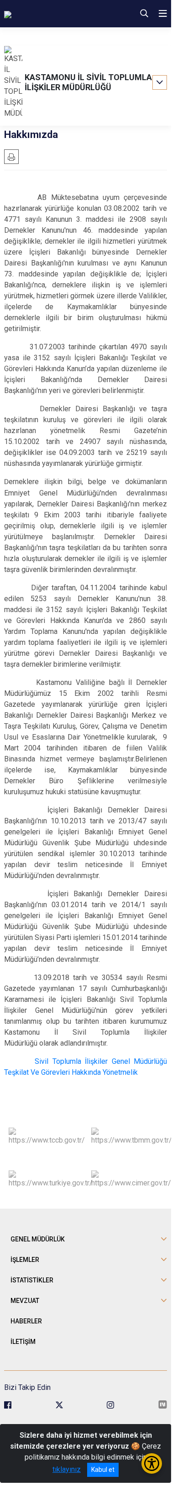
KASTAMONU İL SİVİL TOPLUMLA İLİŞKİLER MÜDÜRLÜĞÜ (88, 82)
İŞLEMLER (24, 1259)
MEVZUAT (24, 1300)
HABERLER (26, 1321)
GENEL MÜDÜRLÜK (37, 1239)
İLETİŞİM (23, 1341)
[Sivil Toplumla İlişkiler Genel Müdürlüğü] (57, 13)
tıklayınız (66, 1469)
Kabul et (103, 1469)
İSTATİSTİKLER (31, 1280)
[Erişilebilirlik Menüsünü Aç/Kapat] (151, 1463)
